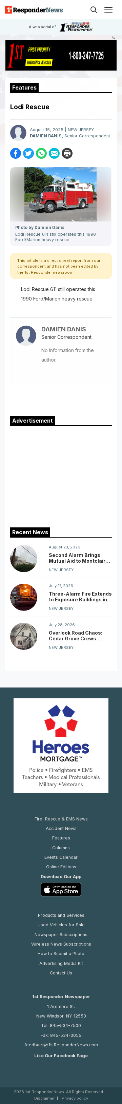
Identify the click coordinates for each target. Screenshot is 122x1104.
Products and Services (61, 915)
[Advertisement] (61, 475)
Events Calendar (61, 857)
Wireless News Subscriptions (61, 944)
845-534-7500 (65, 1025)
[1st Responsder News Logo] (34, 10)
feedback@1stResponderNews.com (61, 1044)
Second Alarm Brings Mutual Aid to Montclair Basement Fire (77, 558)
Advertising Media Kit (61, 963)
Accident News (61, 828)
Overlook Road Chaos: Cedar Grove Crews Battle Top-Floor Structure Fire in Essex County (76, 635)
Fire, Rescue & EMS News (61, 818)
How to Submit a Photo (61, 953)
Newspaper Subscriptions (61, 934)
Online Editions (61, 866)
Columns (61, 847)
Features (61, 837)
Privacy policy (75, 1098)
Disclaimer (44, 1098)
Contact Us (61, 972)
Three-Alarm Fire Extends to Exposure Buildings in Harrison (80, 596)
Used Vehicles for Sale (61, 924)
